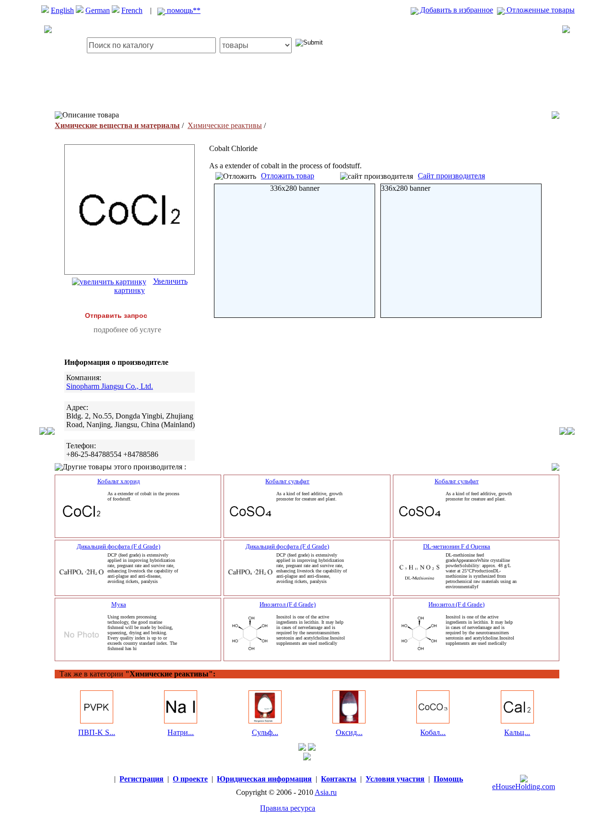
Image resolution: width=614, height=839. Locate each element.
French (131, 10)
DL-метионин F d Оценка (456, 546)
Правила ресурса (287, 808)
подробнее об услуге (127, 330)
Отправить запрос (116, 315)
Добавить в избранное (455, 10)
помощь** (183, 10)
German (97, 10)
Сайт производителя (451, 176)
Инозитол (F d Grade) (288, 604)
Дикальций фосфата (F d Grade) (118, 546)
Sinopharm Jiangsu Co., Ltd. (109, 386)
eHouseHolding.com (523, 786)
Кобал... (433, 732)
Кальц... (517, 732)
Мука (118, 604)
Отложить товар (287, 176)
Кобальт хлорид (118, 481)
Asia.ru (326, 792)
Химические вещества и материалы (117, 125)
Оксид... (349, 732)
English (62, 10)
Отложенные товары (540, 10)
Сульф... (265, 732)
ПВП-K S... (96, 732)
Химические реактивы (225, 125)
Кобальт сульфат (287, 481)
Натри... (180, 732)
